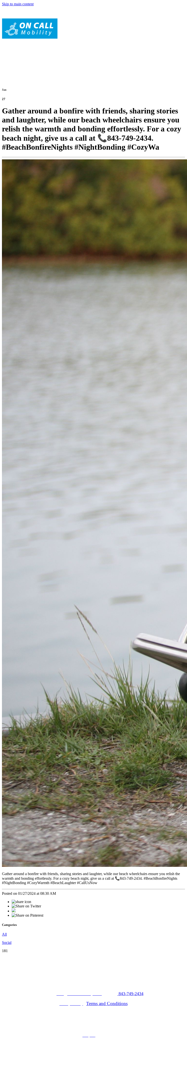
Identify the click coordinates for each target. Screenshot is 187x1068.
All (4, 934)
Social (6, 942)
